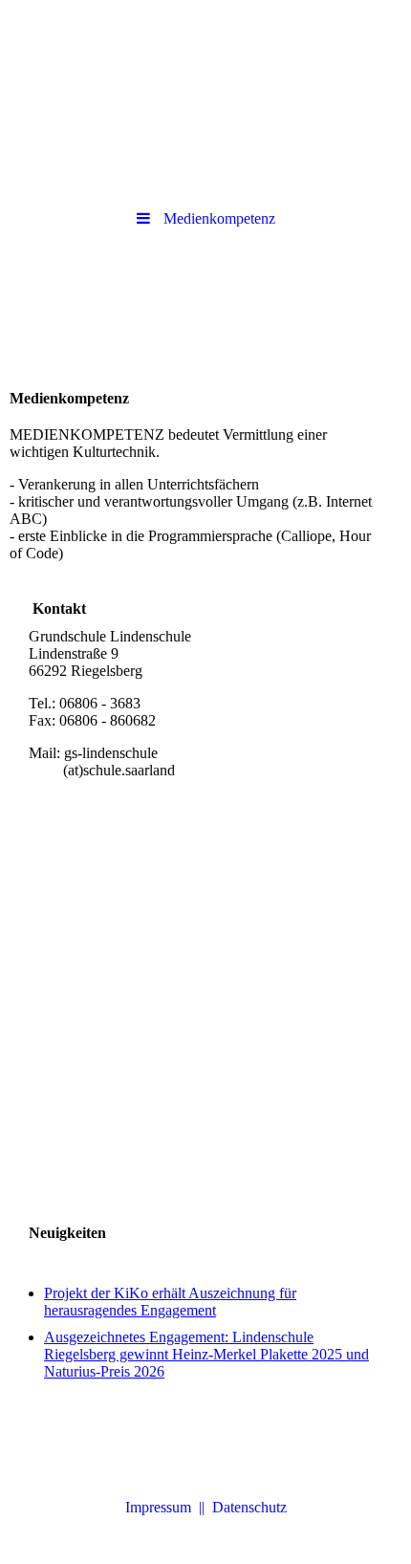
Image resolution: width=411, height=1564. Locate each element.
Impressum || (168, 1507)
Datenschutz (249, 1507)
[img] (205, 52)
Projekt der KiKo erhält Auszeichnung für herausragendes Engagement (170, 1301)
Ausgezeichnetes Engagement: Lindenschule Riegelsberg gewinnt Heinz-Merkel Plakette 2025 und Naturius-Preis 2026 (206, 1354)
